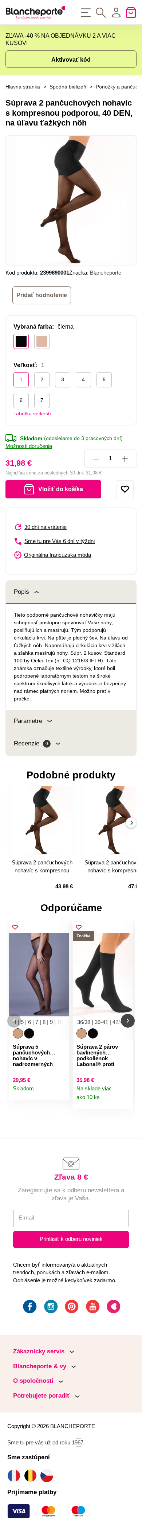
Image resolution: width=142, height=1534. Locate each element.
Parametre (28, 720)
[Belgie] (32, 1475)
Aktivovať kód (71, 60)
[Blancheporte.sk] (35, 12)
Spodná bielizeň (68, 87)
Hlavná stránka (22, 87)
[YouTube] (92, 1307)
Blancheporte (105, 273)
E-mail (26, 1218)
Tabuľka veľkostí (32, 413)
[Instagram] (50, 1307)
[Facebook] (29, 1307)
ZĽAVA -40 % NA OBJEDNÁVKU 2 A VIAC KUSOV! (60, 39)
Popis (21, 591)
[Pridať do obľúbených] (125, 489)
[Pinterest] (71, 1307)
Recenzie (31, 743)
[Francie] (15, 1475)
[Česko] (48, 1475)
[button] (14, 1021)
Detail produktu (60, 1091)
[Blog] (113, 1307)
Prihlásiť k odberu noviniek (71, 1239)
